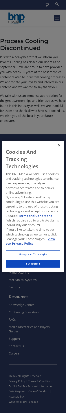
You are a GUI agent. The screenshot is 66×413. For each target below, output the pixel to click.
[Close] (59, 145)
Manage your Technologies (33, 254)
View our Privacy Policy (30, 241)
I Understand (33, 263)
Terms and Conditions (35, 216)
